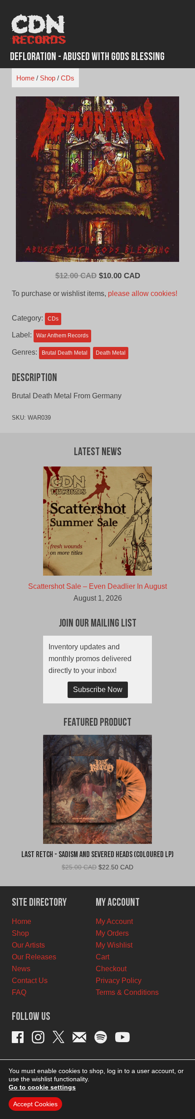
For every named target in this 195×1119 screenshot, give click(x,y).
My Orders (112, 933)
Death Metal (111, 353)
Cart (102, 957)
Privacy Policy (118, 980)
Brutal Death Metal (65, 353)
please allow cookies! (142, 293)
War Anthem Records (62, 335)
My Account (114, 921)
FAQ (19, 992)
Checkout (111, 969)
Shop (47, 78)
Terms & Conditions (127, 992)
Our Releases (34, 957)
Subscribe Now (97, 689)
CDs (67, 78)
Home (25, 78)
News (21, 969)
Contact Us (30, 980)
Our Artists (28, 945)
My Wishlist (114, 945)
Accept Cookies (35, 1104)
